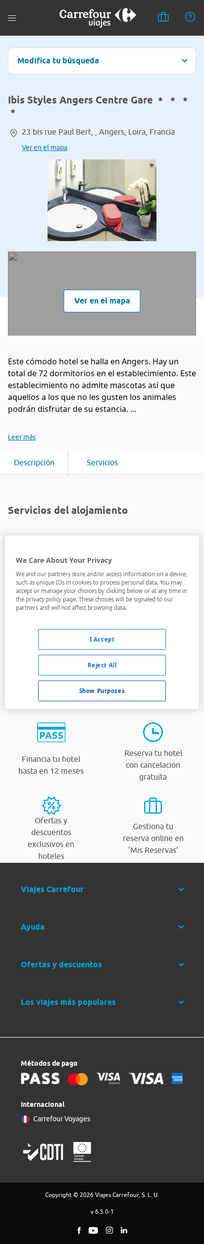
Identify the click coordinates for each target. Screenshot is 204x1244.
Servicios (102, 462)
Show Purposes (102, 691)
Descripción (34, 462)
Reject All (102, 665)
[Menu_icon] (12, 18)
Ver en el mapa (44, 147)
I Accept (102, 639)
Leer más (22, 437)
